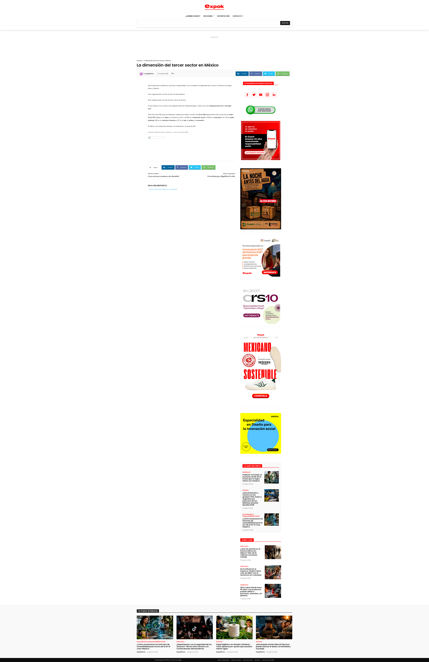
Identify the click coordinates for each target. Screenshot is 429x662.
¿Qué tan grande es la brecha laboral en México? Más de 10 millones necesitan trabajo (250, 553)
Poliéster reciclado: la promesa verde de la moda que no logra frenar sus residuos (252, 478)
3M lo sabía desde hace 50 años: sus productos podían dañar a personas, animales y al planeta (251, 591)
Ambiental (246, 472)
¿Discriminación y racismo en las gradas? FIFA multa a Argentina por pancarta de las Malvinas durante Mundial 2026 (252, 499)
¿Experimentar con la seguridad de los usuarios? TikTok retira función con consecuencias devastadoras (194, 646)
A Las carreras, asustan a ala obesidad (163, 176)
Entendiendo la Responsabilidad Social (251, 515)
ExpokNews (149, 73)
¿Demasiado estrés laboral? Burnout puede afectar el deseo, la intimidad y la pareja (273, 646)
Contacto (257, 660)
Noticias (139, 60)
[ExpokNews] (141, 73)
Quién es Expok (236, 660)
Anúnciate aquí (247, 660)
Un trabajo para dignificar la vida (221, 176)
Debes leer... (244, 546)
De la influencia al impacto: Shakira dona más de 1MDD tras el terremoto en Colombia (250, 572)
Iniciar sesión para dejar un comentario (163, 189)
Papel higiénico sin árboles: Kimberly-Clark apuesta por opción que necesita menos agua (234, 646)
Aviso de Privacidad (268, 660)
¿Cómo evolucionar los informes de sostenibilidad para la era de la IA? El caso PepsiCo (253, 523)
